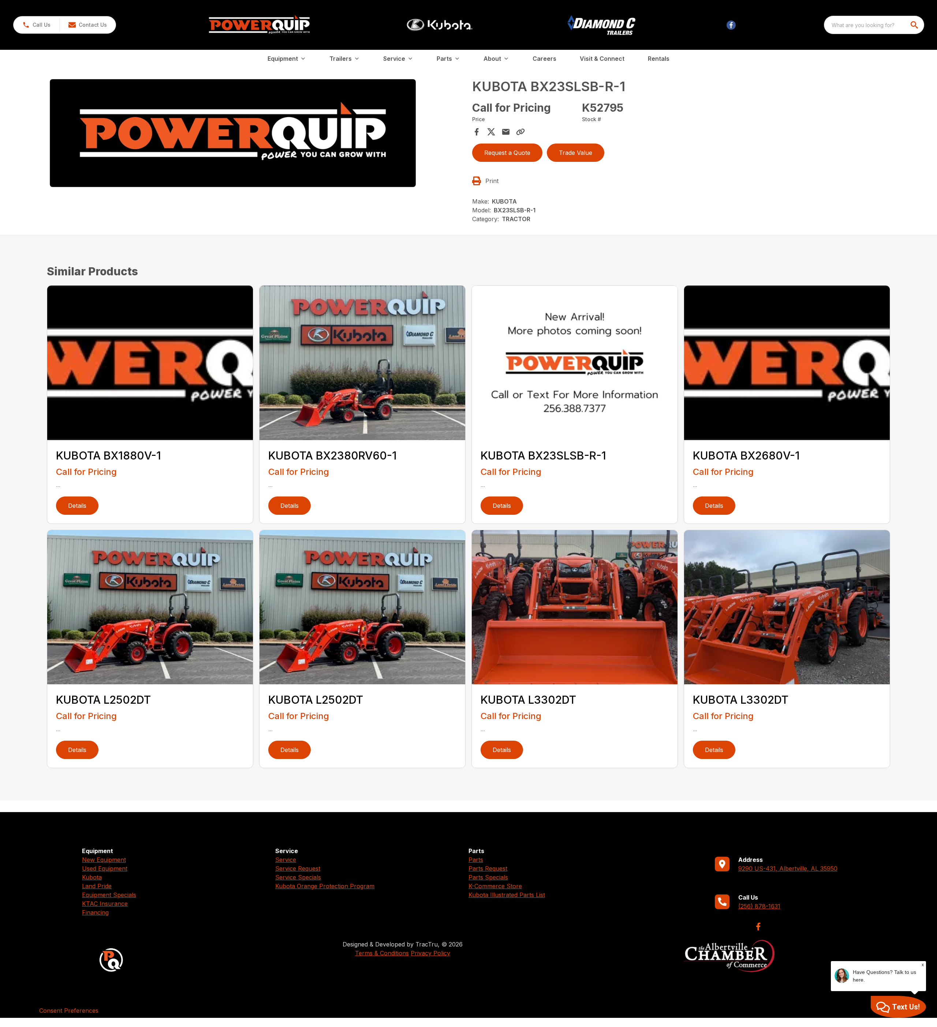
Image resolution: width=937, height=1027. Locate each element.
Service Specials (298, 877)
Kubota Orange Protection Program (324, 886)
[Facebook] (758, 926)
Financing (95, 912)
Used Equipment (104, 868)
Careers (544, 58)
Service (285, 859)
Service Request (297, 868)
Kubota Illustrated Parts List (506, 894)
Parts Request (487, 868)
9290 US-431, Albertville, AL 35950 (787, 868)
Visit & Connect (602, 58)
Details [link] (77, 505)
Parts (475, 859)
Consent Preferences (68, 1010)
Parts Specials (488, 877)
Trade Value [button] (575, 152)
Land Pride (97, 886)
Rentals (658, 58)
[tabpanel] (257, 134)
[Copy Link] (520, 131)
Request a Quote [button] (507, 152)
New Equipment (104, 859)
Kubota (92, 877)
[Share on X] (491, 131)
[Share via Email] (505, 131)
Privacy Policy (430, 953)
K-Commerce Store (495, 886)
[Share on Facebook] (476, 131)
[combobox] (874, 25)
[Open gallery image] (233, 133)
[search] (915, 24)
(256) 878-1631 (759, 906)
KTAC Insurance (105, 903)
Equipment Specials (109, 894)
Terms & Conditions (382, 953)
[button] (36, 24)
